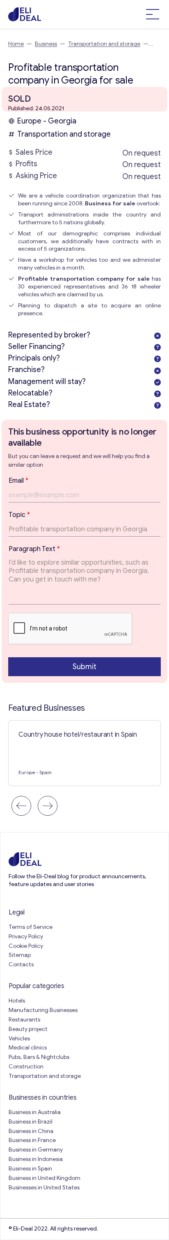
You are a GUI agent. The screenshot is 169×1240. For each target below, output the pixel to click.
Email (18, 481)
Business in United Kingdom (44, 1178)
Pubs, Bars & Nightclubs (39, 1057)
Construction (26, 1066)
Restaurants (24, 1019)
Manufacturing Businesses (43, 1010)
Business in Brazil (31, 1121)
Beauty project (28, 1029)
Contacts (21, 964)
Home (16, 43)
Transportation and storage (104, 43)
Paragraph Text (34, 549)
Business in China (31, 1131)
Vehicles (19, 1038)
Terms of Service (31, 927)
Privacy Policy (26, 936)
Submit (84, 666)
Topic (19, 515)
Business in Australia (35, 1112)
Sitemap (20, 955)
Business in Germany (36, 1149)
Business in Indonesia (36, 1159)
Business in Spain (30, 1168)
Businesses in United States (44, 1187)
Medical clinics (28, 1047)
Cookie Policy (26, 945)
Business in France (32, 1140)
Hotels (17, 1000)
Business (46, 43)
